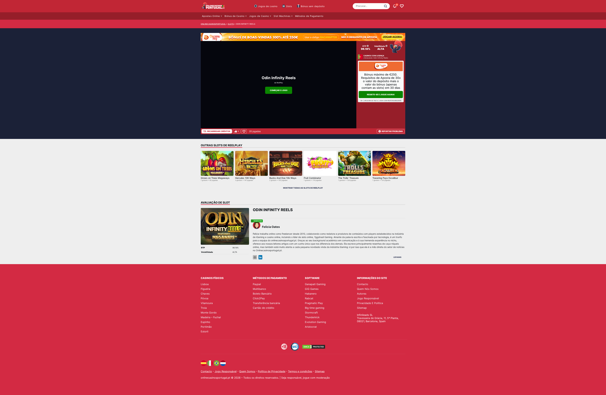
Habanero (311, 293)
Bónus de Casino (234, 16)
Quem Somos (247, 371)
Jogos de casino (268, 6)
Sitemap (362, 307)
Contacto (362, 284)
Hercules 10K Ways (245, 178)
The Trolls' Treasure (348, 178)
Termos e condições (300, 371)
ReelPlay (280, 83)
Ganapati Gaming (315, 284)
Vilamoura (207, 303)
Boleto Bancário (262, 293)
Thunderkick (312, 317)
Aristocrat (311, 326)
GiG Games (311, 288)
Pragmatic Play (314, 303)
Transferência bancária (266, 303)
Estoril (204, 331)
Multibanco (259, 288)
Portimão (206, 326)
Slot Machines (282, 16)
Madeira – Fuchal (211, 317)
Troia (204, 307)
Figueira (205, 288)
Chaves (205, 293)
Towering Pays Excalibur (385, 178)
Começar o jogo (278, 90)
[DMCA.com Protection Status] (313, 347)
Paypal (257, 284)
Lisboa (205, 284)
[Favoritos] (402, 6)
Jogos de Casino (259, 16)
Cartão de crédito (263, 307)
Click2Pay (259, 298)
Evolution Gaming (315, 322)
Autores (361, 293)
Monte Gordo (209, 312)
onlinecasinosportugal (213, 24)
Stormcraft (311, 312)
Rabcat (309, 298)
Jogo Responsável (368, 298)
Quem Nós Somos (367, 288)
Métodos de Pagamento (309, 16)
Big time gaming (314, 307)
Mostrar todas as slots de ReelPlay (303, 188)
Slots (289, 6)
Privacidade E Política (370, 303)
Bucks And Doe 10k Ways (282, 178)
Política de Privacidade (271, 371)
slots (231, 24)
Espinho (205, 322)
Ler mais (397, 257)
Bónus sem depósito (313, 6)
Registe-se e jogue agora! (381, 94)
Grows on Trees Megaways (215, 178)
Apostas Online (211, 16)
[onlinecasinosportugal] (213, 6)
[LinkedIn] (260, 257)
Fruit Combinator (312, 178)
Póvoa (204, 298)
